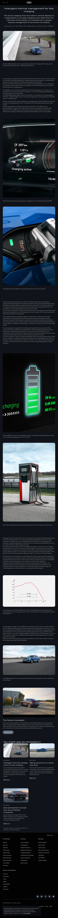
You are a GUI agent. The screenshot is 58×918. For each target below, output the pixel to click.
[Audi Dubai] (29, 2)
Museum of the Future (43, 852)
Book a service (24, 862)
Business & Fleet (7, 857)
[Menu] (4, 2)
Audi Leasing (6, 850)
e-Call (46, 906)
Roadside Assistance (26, 852)
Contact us (5, 865)
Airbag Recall (24, 860)
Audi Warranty (24, 845)
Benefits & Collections (26, 850)
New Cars (5, 845)
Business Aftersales (25, 857)
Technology (6, 876)
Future (4, 879)
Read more (6, 779)
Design (4, 881)
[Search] (7, 2)
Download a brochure (43, 850)
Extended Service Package (27, 855)
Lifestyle (5, 886)
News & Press (41, 845)
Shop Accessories (7, 855)
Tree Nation (41, 855)
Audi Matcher (41, 857)
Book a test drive (7, 860)
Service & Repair (25, 842)
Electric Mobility (42, 842)
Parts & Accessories (25, 847)
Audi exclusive (41, 847)
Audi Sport (5, 889)
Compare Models (42, 860)
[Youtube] (41, 896)
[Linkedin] (49, 896)
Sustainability (6, 884)
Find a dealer (6, 862)
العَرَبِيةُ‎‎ (50, 906)
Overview (5, 873)
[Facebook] (37, 896)
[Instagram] (45, 896)
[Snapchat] (53, 896)
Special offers (6, 852)
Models (5, 842)
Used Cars (5, 847)
